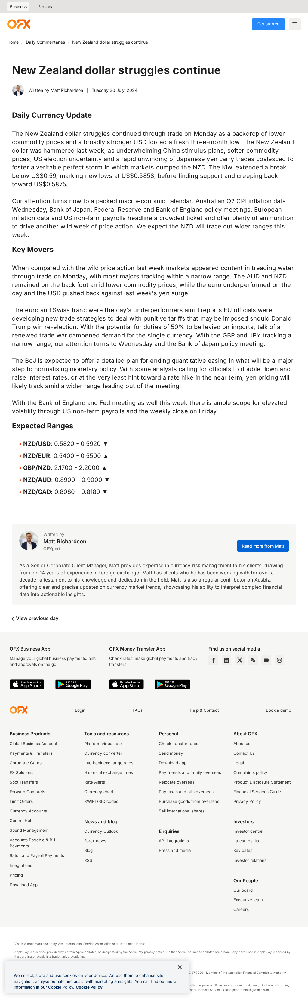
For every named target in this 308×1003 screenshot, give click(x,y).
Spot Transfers (24, 782)
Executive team (248, 899)
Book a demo (278, 710)
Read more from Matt (263, 545)
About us (241, 743)
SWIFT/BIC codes (101, 801)
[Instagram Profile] (279, 660)
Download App (24, 884)
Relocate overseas (177, 782)
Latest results (246, 840)
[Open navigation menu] (295, 24)
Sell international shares (182, 811)
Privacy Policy (247, 801)
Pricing (16, 875)
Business (18, 6)
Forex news (95, 840)
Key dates (242, 850)
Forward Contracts (27, 791)
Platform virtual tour (103, 743)
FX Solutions (21, 772)
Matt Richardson (67, 90)
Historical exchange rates (108, 772)
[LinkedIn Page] (226, 660)
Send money (171, 753)
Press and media (175, 850)
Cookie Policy (89, 987)
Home (13, 42)
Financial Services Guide (257, 791)
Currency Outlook (101, 831)
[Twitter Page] (240, 660)
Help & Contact (204, 710)
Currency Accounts (28, 811)
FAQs (138, 710)
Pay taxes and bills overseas (186, 791)
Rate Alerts (94, 782)
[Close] (179, 967)
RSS (88, 860)
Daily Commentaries (45, 42)
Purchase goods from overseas (189, 801)
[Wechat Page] (253, 660)
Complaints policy (250, 772)
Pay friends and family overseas (190, 772)
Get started (268, 23)
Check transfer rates (178, 743)
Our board (243, 890)
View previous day (36, 618)
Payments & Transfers (31, 753)
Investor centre (248, 831)
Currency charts (100, 791)
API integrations (174, 840)
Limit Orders (21, 801)
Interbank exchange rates (108, 762)
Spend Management (29, 830)
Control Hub (21, 820)
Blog (88, 850)
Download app (172, 762)
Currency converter (103, 753)
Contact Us (244, 753)
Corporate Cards (26, 762)
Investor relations (249, 860)
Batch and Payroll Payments (37, 855)
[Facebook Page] (213, 660)
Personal (46, 6)
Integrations (21, 865)
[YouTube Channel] (266, 660)
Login (80, 710)
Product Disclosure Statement (262, 782)
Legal (238, 762)
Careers (241, 909)
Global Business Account (33, 743)
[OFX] (18, 24)
